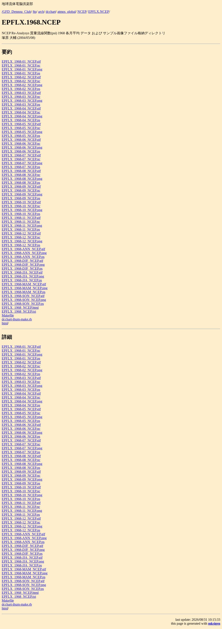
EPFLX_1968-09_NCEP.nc (21, 190)
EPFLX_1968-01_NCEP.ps (21, 73)
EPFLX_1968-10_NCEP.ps (21, 214)
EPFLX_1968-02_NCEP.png (22, 85)
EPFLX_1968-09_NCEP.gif (21, 186)
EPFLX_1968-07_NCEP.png (22, 163)
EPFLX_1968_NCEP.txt (19, 311)
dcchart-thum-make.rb (17, 319)
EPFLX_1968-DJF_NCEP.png (23, 264)
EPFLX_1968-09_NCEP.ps (21, 198)
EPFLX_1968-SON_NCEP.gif (23, 296)
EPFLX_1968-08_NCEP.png (22, 179)
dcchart (51, 11)
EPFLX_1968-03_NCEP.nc (21, 97)
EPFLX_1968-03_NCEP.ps (21, 104)
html (5, 323)
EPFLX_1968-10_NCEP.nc (21, 206)
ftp (34, 11)
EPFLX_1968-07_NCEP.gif (21, 155)
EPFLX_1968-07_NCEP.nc (21, 159)
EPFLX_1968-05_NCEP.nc (21, 128)
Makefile (8, 315)
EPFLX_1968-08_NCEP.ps (21, 182)
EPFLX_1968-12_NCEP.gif (21, 233)
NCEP (82, 11)
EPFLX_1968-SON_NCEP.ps (23, 303)
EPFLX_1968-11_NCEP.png (22, 225)
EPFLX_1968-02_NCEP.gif (21, 77)
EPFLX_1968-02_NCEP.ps (21, 89)
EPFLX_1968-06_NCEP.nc (21, 143)
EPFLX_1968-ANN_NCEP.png (24, 253)
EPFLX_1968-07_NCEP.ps (21, 167)
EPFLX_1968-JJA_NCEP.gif (22, 272)
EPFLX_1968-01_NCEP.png (22, 69)
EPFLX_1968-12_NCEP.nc (21, 237)
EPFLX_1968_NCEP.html (20, 307)
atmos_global (66, 11)
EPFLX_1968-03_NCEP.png (22, 100)
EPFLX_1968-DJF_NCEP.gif (22, 261)
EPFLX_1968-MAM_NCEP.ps (23, 292)
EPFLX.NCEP (98, 11)
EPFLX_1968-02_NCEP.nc (21, 81)
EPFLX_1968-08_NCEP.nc (21, 175)
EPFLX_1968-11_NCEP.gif (21, 218)
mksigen (214, 623)
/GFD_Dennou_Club (16, 11)
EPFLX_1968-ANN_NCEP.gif (23, 249)
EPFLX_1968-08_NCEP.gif (21, 171)
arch (41, 11)
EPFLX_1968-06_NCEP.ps (21, 151)
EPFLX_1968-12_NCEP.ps (21, 245)
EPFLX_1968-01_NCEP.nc (21, 65)
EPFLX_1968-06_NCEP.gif (21, 139)
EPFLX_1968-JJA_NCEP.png (23, 276)
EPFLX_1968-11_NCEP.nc (21, 221)
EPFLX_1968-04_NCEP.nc (21, 112)
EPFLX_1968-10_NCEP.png (22, 210)
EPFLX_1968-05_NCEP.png (22, 132)
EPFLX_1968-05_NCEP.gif (21, 124)
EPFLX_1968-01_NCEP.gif (21, 61)
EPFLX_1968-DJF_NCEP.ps (22, 268)
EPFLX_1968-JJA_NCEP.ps (22, 280)
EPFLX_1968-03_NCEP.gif (21, 93)
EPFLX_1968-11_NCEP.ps (21, 229)
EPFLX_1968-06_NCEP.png (22, 147)
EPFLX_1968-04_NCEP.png (22, 116)
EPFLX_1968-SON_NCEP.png (24, 300)
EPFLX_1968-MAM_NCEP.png (24, 288)
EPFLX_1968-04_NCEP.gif (21, 108)
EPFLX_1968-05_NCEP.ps (21, 136)
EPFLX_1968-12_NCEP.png (22, 241)
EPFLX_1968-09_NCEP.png (22, 194)
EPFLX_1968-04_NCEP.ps (21, 120)
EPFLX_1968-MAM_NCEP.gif (24, 284)
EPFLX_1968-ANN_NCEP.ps (23, 257)
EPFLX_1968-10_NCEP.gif (21, 202)
